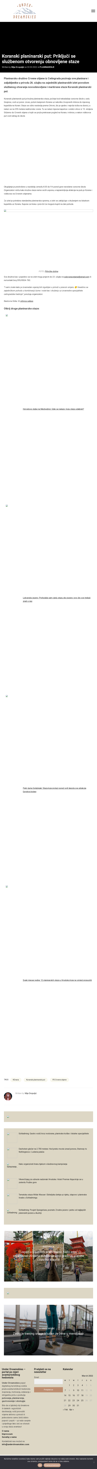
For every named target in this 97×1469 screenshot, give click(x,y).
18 (82, 1395)
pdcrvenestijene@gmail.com (76, 277)
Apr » (71, 1409)
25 (82, 1400)
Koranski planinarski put (35, 1080)
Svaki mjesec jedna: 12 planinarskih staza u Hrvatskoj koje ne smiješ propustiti (57, 980)
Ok (40, 1465)
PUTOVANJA (48, 1246)
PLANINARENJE (47, 67)
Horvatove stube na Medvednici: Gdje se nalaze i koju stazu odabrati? (53, 409)
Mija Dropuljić (17, 67)
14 (65, 1395)
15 (69, 1395)
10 (78, 1390)
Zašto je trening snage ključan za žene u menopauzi (48, 1333)
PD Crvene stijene (60, 1080)
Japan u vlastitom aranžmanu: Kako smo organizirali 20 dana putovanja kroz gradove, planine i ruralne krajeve (48, 1256)
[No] (94, 1462)
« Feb (65, 1409)
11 (82, 1390)
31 (78, 1405)
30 (73, 1405)
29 (69, 1405)
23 (73, 1400)
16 (73, 1395)
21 (65, 1400)
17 (78, 1395)
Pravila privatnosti (52, 1465)
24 (78, 1400)
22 (69, 1400)
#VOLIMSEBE (48, 1328)
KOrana (16, 1080)
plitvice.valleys (26, 301)
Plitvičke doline (51, 271)
